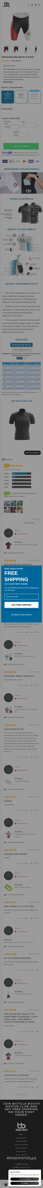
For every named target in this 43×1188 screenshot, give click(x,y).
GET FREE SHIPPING (22, 605)
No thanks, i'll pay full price (21, 614)
